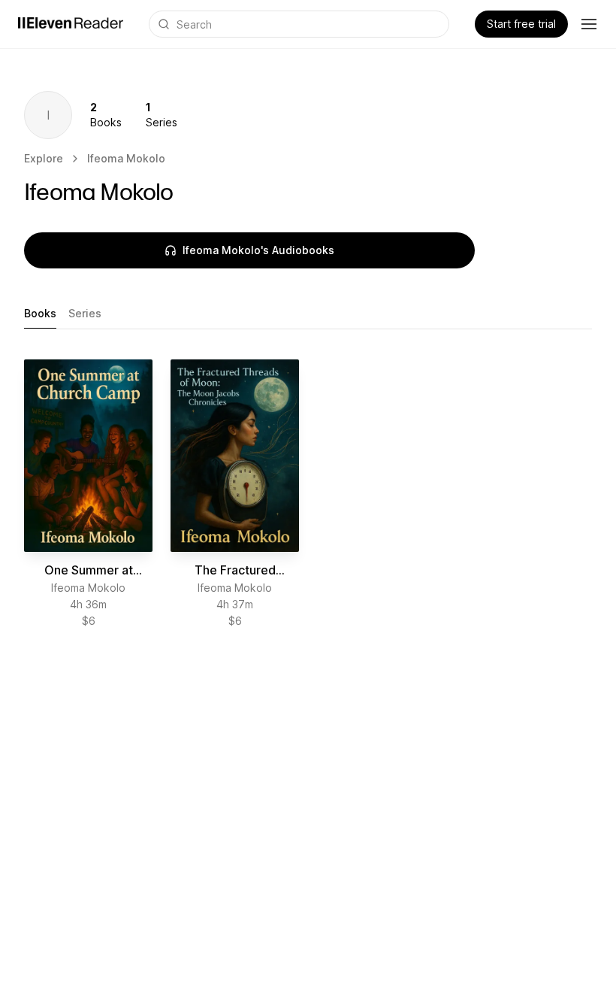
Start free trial (521, 23)
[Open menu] (589, 24)
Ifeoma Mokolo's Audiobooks (258, 250)
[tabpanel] (308, 494)
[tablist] (308, 314)
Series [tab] (84, 313)
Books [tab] (40, 313)
